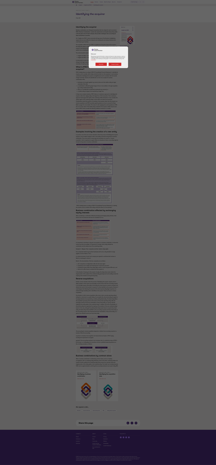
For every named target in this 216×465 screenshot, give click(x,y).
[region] (108, 57)
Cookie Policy (93, 59)
